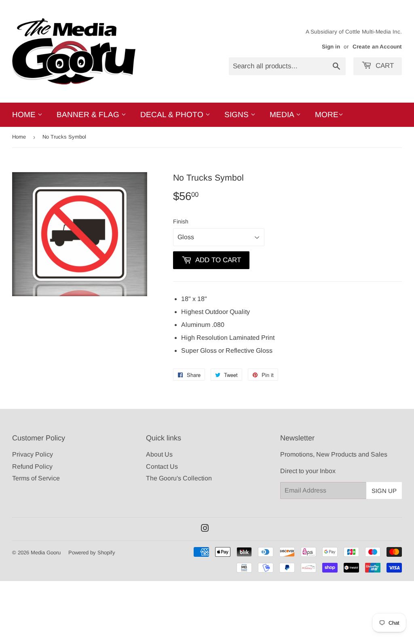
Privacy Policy (32, 454)
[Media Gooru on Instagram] (205, 529)
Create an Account (377, 47)
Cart (384, 65)
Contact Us (162, 466)
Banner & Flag (89, 114)
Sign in (331, 47)
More (326, 114)
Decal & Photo (172, 114)
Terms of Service (36, 478)
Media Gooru (46, 552)
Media (283, 114)
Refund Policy (32, 466)
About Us (159, 454)
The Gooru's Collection (179, 478)
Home (25, 114)
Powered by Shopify (91, 552)
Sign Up (384, 490)
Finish (180, 221)
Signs (237, 114)
